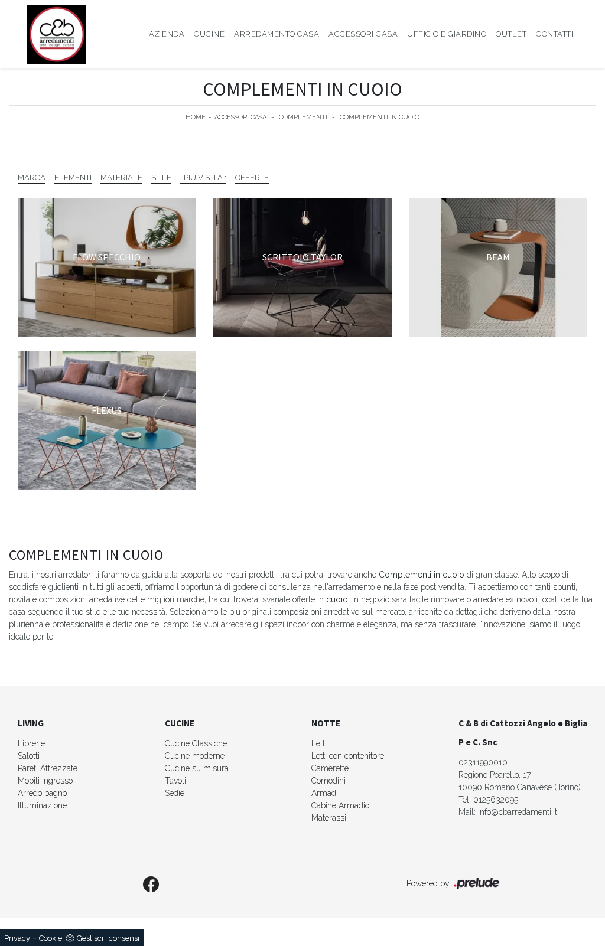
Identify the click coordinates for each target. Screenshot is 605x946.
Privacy (17, 938)
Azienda (167, 34)
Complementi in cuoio (379, 117)
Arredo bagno (42, 793)
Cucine (209, 34)
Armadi (324, 793)
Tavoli (175, 780)
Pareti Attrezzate (47, 768)
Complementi (303, 117)
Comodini (328, 780)
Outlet (511, 34)
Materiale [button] (121, 177)
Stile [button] (161, 177)
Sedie (174, 793)
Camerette (330, 768)
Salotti (29, 756)
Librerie (31, 743)
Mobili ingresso (45, 780)
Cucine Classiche (196, 743)
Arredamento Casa (276, 34)
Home (196, 117)
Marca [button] (31, 177)
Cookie (50, 938)
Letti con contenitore (347, 756)
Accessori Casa (363, 34)
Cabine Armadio (340, 805)
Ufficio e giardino (446, 34)
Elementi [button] (73, 177)
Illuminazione (42, 805)
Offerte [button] (252, 177)
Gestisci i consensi (108, 938)
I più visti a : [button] (203, 177)
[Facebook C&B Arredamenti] (151, 885)
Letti (319, 743)
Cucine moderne (195, 756)
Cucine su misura (197, 768)
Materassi (328, 818)
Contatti (554, 34)
